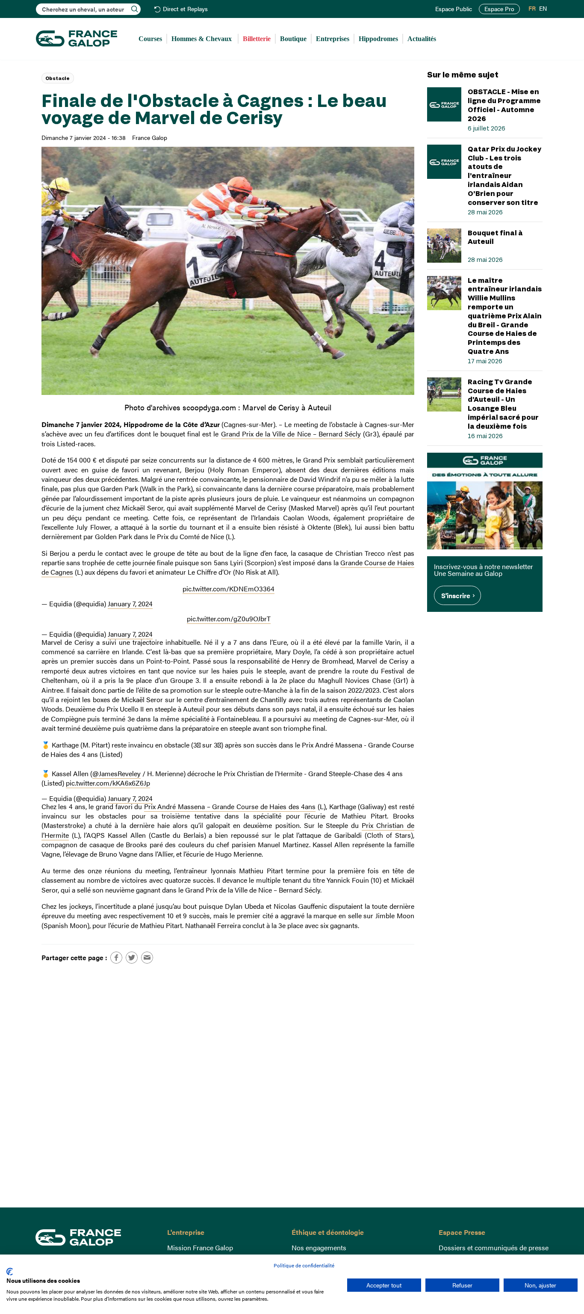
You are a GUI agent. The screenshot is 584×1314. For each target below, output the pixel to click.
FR (532, 9)
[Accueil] (76, 38)
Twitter (132, 958)
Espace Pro (499, 9)
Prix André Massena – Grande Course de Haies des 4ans (230, 806)
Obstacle (57, 78)
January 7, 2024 (130, 603)
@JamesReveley (116, 773)
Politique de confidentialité (304, 1265)
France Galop (94, 1237)
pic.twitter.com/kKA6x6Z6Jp (108, 783)
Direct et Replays (185, 9)
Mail (147, 958)
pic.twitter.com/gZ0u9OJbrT (229, 618)
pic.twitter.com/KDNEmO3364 (228, 588)
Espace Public (453, 9)
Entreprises (332, 38)
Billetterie (257, 38)
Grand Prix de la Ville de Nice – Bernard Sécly (291, 434)
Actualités (421, 38)
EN (543, 9)
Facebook (116, 958)
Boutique (293, 38)
